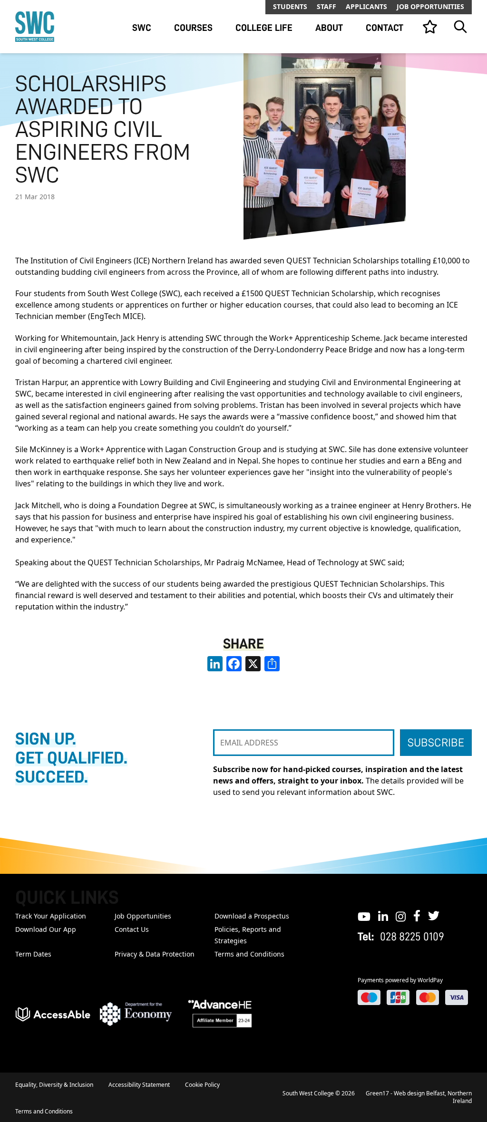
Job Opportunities (430, 6)
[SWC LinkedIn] (383, 915)
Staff (326, 6)
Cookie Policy (202, 1085)
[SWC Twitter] (433, 915)
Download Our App (45, 929)
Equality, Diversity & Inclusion (54, 1085)
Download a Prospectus (251, 915)
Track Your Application (50, 915)
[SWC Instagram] (401, 915)
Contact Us (132, 929)
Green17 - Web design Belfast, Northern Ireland (419, 1097)
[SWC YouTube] (364, 915)
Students (290, 6)
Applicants (366, 6)
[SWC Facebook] (416, 915)
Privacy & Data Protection (155, 953)
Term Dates (33, 953)
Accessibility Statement (139, 1085)
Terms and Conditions (249, 953)
